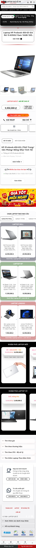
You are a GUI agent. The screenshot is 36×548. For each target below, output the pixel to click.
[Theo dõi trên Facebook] (26, 517)
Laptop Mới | (4, 10)
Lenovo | (25, 10)
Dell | (17, 10)
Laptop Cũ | (12, 10)
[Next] (33, 66)
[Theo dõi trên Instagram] (29, 517)
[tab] (7, 141)
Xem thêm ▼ (17, 162)
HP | (21, 10)
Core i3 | (31, 10)
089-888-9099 (27, 546)
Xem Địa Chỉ (9, 546)
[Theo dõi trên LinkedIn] (32, 517)
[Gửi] (33, 6)
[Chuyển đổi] (3, 441)
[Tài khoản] (28, 2)
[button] (31, 2)
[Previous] (3, 66)
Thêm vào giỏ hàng (28, 107)
